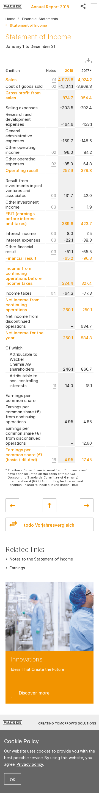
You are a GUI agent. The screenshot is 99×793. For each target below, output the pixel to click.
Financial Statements (40, 19)
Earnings (17, 567)
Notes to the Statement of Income (41, 559)
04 (53, 293)
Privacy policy (29, 764)
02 (53, 86)
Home (10, 19)
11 (54, 385)
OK (12, 779)
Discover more (34, 693)
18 (54, 459)
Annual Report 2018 (50, 6)
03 (53, 195)
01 (54, 79)
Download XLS (89, 61)
